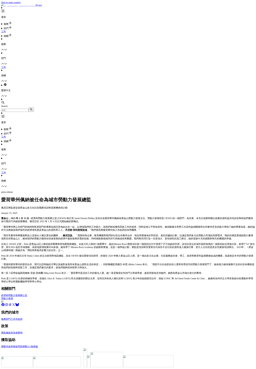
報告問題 (18, 346)
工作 (3, 31)
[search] (31, 110)
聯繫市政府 (7, 346)
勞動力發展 (7, 298)
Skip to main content (10, 2)
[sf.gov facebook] (3, 305)
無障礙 (34, 346)
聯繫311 (27, 346)
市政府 (19, 319)
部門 (8, 319)
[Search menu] (128, 101)
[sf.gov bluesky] (17, 305)
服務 (3, 319)
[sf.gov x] (13, 305)
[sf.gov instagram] (6, 305)
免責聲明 (18, 332)
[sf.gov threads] (10, 305)
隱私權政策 (7, 332)
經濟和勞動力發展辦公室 (14, 295)
